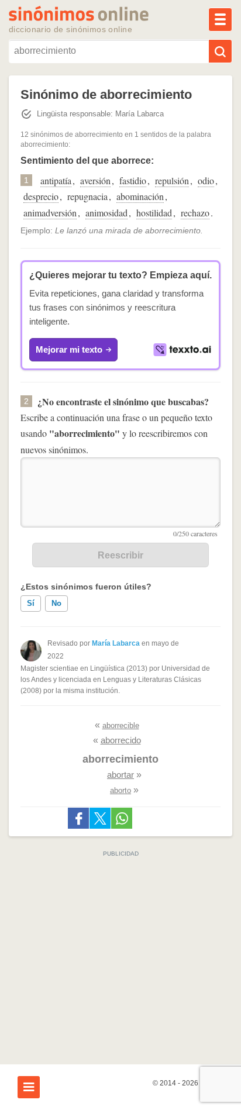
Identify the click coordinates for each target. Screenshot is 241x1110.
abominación (140, 196)
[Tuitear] (100, 818)
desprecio (40, 196)
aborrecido (121, 740)
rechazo (195, 212)
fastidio (132, 180)
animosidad (106, 212)
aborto (120, 790)
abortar (120, 774)
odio (206, 180)
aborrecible (120, 725)
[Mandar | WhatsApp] (121, 818)
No (56, 603)
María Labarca (116, 643)
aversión (95, 180)
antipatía (55, 180)
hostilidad (154, 212)
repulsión (172, 180)
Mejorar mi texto (69, 349)
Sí (31, 603)
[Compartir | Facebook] (78, 818)
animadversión (50, 212)
